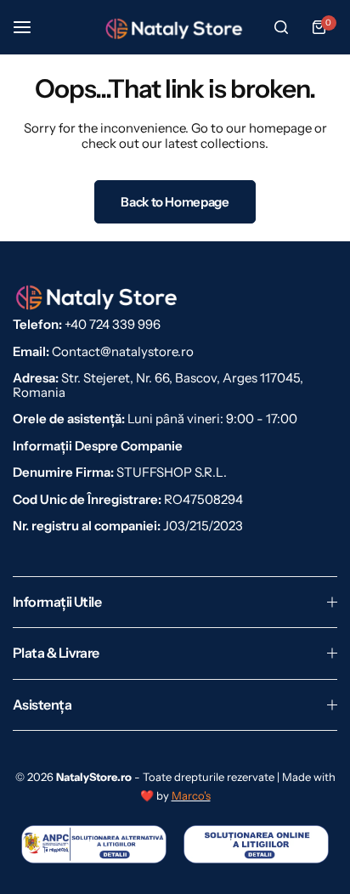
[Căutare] (281, 27)
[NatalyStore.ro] (175, 27)
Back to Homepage (175, 202)
